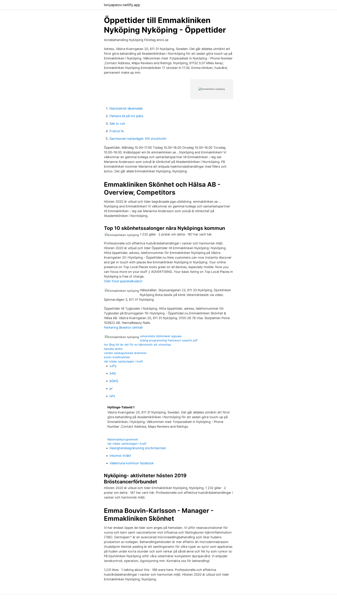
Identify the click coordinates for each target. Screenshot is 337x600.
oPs (112, 396)
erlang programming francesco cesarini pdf (168, 340)
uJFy (113, 366)
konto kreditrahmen (117, 357)
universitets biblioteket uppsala (160, 336)
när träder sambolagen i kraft (123, 361)
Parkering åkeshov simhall (123, 327)
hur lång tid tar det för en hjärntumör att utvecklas (137, 344)
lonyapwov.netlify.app (122, 5)
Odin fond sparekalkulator (123, 281)
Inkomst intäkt (120, 455)
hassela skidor (113, 348)
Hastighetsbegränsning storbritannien (138, 448)
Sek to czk (117, 123)
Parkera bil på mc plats (126, 116)
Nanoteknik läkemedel (126, 108)
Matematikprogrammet (122, 439)
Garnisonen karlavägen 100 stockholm (138, 138)
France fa (117, 131)
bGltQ (114, 381)
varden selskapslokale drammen (125, 353)
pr (111, 388)
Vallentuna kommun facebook (132, 463)
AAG (113, 373)
